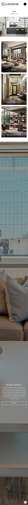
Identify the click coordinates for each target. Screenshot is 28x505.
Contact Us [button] (14, 403)
